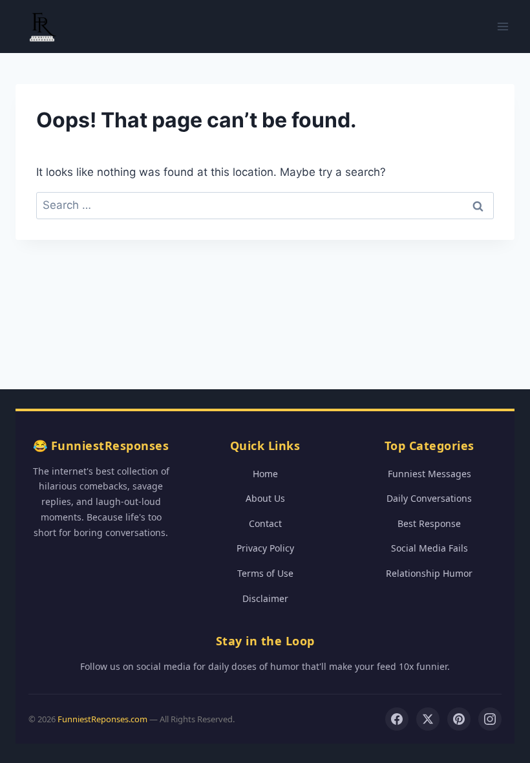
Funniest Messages (429, 473)
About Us (265, 498)
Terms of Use (265, 573)
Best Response (429, 523)
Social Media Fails (429, 548)
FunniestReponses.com (102, 719)
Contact (265, 523)
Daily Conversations (429, 498)
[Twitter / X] (428, 719)
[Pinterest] (459, 719)
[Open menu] (502, 26)
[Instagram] (490, 719)
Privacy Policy (265, 548)
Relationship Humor (429, 573)
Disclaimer (265, 598)
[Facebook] (396, 719)
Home (265, 473)
